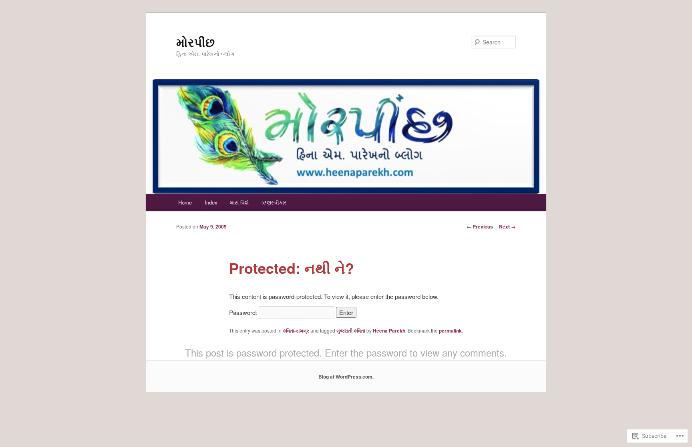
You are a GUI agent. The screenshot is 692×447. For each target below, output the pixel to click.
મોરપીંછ (195, 41)
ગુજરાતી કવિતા (350, 330)
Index (211, 202)
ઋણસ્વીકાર (274, 202)
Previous (480, 226)
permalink (450, 330)
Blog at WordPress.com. (346, 376)
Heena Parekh (389, 330)
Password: (244, 312)
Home (185, 202)
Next (507, 226)
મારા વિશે (239, 202)
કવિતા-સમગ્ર (296, 330)
